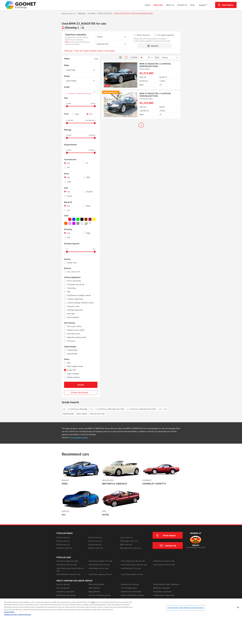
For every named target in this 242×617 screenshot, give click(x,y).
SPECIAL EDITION (97, 414)
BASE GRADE (82, 414)
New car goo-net (62, 588)
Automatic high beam (75, 310)
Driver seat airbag (74, 281)
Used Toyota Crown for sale (164, 564)
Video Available (73, 374)
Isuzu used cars (126, 537)
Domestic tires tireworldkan (131, 591)
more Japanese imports (79, 437)
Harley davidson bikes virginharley (166, 584)
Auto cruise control (74, 326)
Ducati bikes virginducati (162, 591)
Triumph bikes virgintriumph (163, 595)
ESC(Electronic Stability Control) (79, 295)
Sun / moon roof (73, 272)
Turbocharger (72, 350)
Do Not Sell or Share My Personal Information (185, 608)
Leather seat (72, 263)
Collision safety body (75, 299)
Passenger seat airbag (75, 284)
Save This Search (80, 392)
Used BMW (91, 13)
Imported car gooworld (65, 591)
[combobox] (146, 58)
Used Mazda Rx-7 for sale (131, 568)
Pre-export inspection (166, 35)
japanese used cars (68, 13)
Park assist (71, 341)
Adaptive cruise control (76, 330)
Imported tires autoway (130, 584)
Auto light (70, 314)
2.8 (160, 409)
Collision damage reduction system (80, 303)
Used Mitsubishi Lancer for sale (68, 574)
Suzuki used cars (95, 544)
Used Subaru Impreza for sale (100, 574)
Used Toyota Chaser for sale (132, 574)
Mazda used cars (95, 537)
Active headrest (73, 317)
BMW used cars (126, 544)
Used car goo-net (63, 584)
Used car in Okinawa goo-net (100, 595)
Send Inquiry (227, 5)
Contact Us (170, 545)
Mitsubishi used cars (64, 548)
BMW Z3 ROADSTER (105, 13)
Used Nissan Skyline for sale (67, 561)
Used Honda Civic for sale (98, 568)
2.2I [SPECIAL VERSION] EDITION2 (141, 409)
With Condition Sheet (75, 366)
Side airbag (71, 288)
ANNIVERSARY (68, 414)
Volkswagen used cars (129, 541)
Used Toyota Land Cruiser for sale (134, 564)
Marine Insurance (143, 35)
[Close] (238, 607)
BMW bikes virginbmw (161, 588)
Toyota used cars (63, 537)
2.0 (64, 409)
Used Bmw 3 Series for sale (164, 561)
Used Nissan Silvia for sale (66, 564)
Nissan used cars (63, 541)
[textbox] (146, 57)
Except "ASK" (71, 370)
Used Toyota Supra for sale (99, 564)
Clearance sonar (73, 306)
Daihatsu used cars (95, 548)
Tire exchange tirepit (129, 588)
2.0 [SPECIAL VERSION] (77, 409)
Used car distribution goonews (132, 595)
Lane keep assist (73, 334)
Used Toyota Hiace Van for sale (133, 561)
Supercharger (72, 354)
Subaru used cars (95, 541)
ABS (68, 292)
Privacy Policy (9, 612)
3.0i (165, 409)
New (69, 363)
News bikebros (94, 588)
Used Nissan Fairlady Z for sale (100, 561)
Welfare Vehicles (73, 377)
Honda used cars (63, 544)
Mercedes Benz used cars (130, 548)
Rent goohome (94, 591)
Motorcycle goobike (96, 584)
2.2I (91, 409)
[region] (121, 607)
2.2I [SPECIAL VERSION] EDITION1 (110, 409)
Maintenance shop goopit (65, 595)
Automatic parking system (76, 337)
